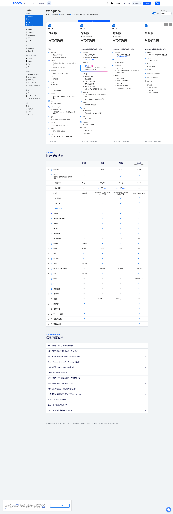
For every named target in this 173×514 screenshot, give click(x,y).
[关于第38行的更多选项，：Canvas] (49, 244)
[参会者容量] (54, 188)
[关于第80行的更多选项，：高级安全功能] (49, 324)
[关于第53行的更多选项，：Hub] (49, 274)
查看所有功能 (52, 141)
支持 (128, 3)
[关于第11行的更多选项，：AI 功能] (49, 213)
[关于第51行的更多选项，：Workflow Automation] (49, 269)
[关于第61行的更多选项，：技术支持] (49, 304)
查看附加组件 (93, 141)
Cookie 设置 (60, 506)
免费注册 (146, 3)
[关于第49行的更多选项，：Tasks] (49, 264)
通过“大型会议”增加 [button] (90, 59)
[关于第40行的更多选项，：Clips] (49, 249)
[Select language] (112, 3)
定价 (49, 3)
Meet (117, 3)
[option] (34, 20)
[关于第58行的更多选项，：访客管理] (49, 294)
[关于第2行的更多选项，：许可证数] (49, 170)
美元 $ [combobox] (163, 13)
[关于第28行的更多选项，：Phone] (49, 229)
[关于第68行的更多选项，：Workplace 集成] (49, 314)
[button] (157, 3)
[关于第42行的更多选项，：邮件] (49, 254)
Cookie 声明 (15, 505)
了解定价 (29, 10)
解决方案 (41, 3)
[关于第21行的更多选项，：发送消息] (49, 224)
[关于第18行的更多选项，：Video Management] (49, 218)
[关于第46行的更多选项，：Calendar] (49, 259)
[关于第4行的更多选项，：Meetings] (49, 175)
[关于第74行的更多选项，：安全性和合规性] (49, 319)
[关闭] (69, 502)
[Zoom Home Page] (17, 3)
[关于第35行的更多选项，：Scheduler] (49, 234)
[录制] (54, 193)
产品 (25, 3)
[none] (154, 13)
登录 (123, 3)
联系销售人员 (137, 3)
